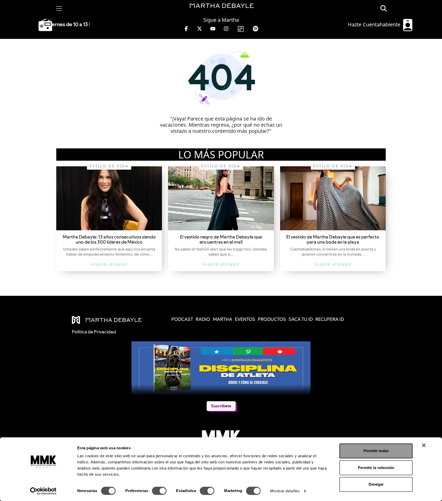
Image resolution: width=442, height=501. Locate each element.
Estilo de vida (109, 165)
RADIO (203, 319)
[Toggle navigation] (59, 8)
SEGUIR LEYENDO (109, 264)
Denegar (376, 484)
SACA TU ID (301, 319)
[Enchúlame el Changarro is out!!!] (109, 198)
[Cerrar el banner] (424, 445)
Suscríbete (221, 406)
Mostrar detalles (285, 491)
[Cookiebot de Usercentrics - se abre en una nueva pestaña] (43, 491)
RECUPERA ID (329, 319)
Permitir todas (376, 451)
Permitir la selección (376, 467)
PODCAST (182, 319)
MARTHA (222, 319)
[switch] (159, 491)
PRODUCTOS (272, 319)
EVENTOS (245, 319)
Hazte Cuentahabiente (375, 24)
